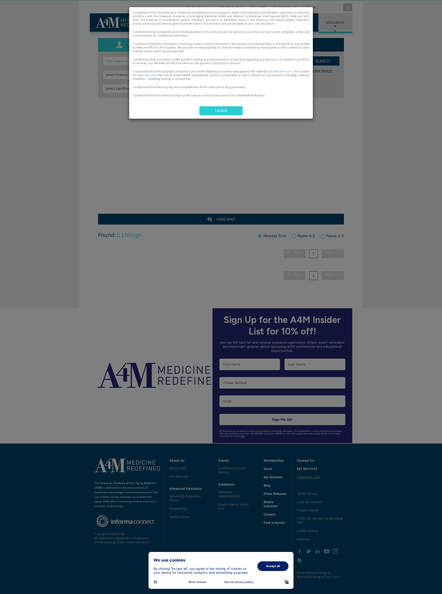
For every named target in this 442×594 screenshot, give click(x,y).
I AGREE (221, 110)
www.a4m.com (282, 71)
